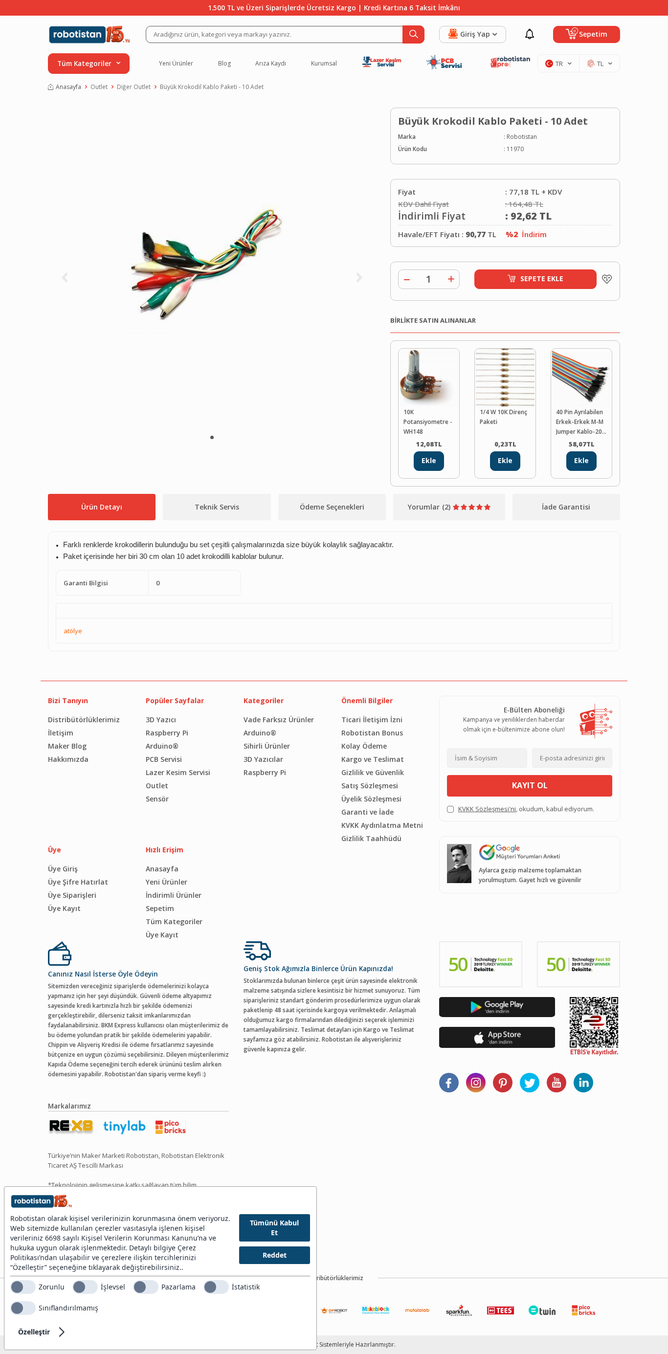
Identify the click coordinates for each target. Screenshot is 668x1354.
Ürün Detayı (101, 506)
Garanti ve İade (367, 812)
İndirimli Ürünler (173, 895)
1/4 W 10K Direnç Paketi (503, 417)
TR (559, 63)
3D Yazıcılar (263, 759)
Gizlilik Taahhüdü (371, 838)
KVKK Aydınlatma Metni (382, 825)
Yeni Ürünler (176, 63)
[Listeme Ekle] (604, 279)
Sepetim (160, 908)
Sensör (157, 798)
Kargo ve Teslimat (372, 759)
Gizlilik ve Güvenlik (372, 772)
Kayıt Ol (530, 785)
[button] (212, 437)
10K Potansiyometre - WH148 (427, 422)
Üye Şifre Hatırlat (78, 882)
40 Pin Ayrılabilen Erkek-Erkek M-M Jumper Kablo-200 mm (580, 422)
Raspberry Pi (167, 732)
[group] (212, 266)
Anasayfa (68, 87)
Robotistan (522, 137)
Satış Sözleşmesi (369, 785)
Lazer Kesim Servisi (178, 772)
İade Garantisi (566, 506)
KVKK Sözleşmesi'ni (487, 808)
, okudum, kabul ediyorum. (526, 808)
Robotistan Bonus (372, 732)
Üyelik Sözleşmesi (371, 798)
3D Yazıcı (161, 719)
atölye (73, 630)
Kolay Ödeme (364, 746)
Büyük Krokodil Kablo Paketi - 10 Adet (212, 87)
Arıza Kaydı (270, 63)
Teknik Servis (217, 506)
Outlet (99, 87)
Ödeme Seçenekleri (332, 506)
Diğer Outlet (134, 87)
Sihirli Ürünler (267, 746)
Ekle (429, 460)
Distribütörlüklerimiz (84, 719)
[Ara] (413, 34)
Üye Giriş (63, 868)
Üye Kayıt (64, 908)
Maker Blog (67, 746)
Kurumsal (324, 63)
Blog (224, 63)
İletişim (60, 732)
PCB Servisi (164, 759)
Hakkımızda (68, 759)
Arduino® (162, 746)
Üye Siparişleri (72, 895)
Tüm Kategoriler (174, 921)
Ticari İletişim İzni (371, 719)
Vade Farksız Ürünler (279, 719)
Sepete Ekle (541, 278)
